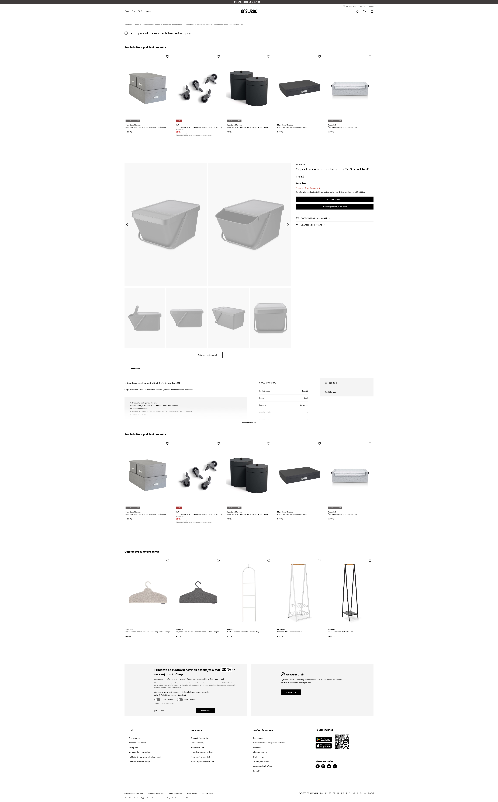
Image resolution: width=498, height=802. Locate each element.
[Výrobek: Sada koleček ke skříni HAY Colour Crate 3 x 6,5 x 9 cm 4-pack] (198, 88)
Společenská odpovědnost (140, 752)
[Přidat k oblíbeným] (168, 56)
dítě (140, 11)
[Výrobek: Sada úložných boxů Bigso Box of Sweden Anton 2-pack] (249, 88)
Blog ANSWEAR (197, 747)
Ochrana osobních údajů (139, 761)
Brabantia (301, 164)
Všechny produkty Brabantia (335, 206)
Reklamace (258, 738)
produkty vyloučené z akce (171, 687)
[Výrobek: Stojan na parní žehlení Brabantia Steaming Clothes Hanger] (148, 592)
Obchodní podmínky (199, 738)
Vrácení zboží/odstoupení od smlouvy (269, 743)
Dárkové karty (259, 757)
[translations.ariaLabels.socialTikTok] (335, 766)
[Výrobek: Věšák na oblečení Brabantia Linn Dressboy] (249, 592)
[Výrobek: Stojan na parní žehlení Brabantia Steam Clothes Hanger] (198, 592)
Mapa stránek (207, 793)
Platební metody (260, 752)
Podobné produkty (335, 199)
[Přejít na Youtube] (329, 766)
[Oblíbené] (364, 11)
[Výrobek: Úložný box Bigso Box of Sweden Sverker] (299, 88)
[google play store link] (324, 739)
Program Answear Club (200, 757)
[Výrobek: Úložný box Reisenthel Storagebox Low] (350, 88)
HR (338, 793)
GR (334, 793)
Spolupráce (133, 747)
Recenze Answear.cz (137, 743)
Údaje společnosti (175, 793)
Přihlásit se (205, 710)
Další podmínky (197, 743)
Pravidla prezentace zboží (202, 752)
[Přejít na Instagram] (323, 766)
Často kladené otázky (262, 766)
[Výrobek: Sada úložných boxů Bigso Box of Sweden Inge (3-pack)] (148, 88)
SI (357, 793)
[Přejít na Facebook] (318, 766)
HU (342, 793)
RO (354, 793)
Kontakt (256, 771)
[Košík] (372, 11)
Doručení (257, 747)
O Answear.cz (134, 738)
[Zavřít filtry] (371, 2)
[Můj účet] (357, 11)
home (148, 11)
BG (321, 793)
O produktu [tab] (134, 368)
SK (361, 793)
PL (350, 793)
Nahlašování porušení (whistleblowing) (145, 757)
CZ (330, 793)
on (133, 11)
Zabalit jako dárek (261, 761)
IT (346, 793)
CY (326, 793)
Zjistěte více (291, 692)
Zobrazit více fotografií (207, 355)
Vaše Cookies (192, 793)
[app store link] (324, 745)
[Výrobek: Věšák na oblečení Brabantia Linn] (299, 592)
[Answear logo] (249, 11)
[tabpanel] (249, 398)
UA (365, 793)
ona (127, 11)
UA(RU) (371, 793)
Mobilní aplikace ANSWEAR (202, 761)
